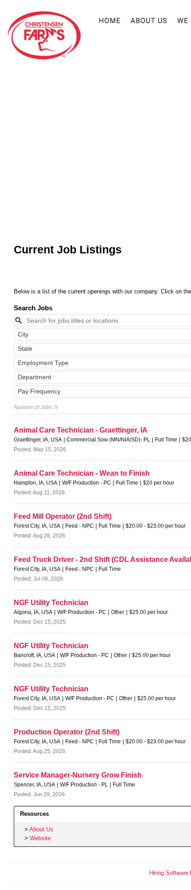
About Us (41, 829)
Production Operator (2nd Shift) (66, 732)
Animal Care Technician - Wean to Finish (82, 473)
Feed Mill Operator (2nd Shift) (62, 516)
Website (40, 838)
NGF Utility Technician (51, 602)
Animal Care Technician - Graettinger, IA (80, 430)
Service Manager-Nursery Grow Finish (78, 775)
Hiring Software (168, 873)
